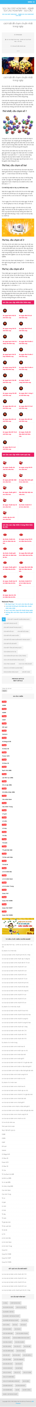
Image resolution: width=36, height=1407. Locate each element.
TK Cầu (4, 1170)
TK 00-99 (5, 864)
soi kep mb (19, 1368)
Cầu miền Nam (7, 799)
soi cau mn (6, 1338)
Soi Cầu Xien (16, 1355)
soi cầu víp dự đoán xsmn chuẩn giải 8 (13, 1102)
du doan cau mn (8, 1307)
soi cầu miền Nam (8, 1351)
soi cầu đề (19, 1364)
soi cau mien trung (22, 1333)
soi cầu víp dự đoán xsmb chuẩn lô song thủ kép (16, 1022)
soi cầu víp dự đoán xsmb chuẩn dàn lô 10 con (16, 963)
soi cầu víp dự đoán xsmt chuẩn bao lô (13, 1046)
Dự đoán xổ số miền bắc (9, 951)
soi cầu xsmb (7, 1359)
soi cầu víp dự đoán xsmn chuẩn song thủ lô (15, 1114)
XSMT (4, 720)
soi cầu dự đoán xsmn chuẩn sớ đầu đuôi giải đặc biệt (17, 1110)
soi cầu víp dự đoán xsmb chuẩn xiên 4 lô (14, 1038)
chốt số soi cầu (15, 1303)
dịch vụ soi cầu (20, 1307)
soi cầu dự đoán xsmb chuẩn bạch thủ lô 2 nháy (16, 955)
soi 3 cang (6, 1324)
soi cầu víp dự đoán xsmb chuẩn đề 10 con (14, 979)
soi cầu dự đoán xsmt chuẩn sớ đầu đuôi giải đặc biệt (17, 1070)
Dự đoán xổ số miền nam (9, 1082)
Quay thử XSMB (7, 901)
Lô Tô (3, 1234)
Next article (18, 681)
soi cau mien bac (8, 1333)
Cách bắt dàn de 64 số (10, 623)
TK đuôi (4, 843)
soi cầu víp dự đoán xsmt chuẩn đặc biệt (14, 1054)
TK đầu (4, 835)
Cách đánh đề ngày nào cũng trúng (15, 656)
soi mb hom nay (7, 1385)
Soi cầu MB (27, 1346)
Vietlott (4, 734)
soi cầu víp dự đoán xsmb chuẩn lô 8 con (14, 1002)
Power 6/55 (6, 756)
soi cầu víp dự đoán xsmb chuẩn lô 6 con (14, 998)
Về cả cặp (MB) (7, 785)
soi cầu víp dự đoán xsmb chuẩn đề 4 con (14, 967)
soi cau (15, 1324)
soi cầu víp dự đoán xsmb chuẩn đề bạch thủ (15, 982)
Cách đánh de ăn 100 (10, 651)
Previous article (18, 679)
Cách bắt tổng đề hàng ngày (13, 647)
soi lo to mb (27, 1372)
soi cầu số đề (20, 1351)
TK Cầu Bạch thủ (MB (8, 1174)
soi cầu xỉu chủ (7, 1364)
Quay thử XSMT (7, 908)
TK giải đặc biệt (7, 850)
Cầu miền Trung (7, 806)
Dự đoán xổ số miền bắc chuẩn (11, 1006)
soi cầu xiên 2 (27, 1355)
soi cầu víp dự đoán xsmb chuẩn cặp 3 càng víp (16, 959)
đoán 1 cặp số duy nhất (10, 1394)
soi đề (17, 1390)
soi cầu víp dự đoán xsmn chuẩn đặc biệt (14, 1098)
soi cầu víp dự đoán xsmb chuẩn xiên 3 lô (14, 1034)
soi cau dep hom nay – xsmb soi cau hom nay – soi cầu (17, 946)
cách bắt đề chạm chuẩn (11, 635)
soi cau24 (17, 1329)
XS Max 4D (5, 749)
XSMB (4, 705)
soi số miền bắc (7, 1390)
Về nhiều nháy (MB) (8, 792)
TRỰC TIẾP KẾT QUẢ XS (8, 1130)
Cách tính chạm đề (9, 664)
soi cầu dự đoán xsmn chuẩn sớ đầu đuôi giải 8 (15, 1106)
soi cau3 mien (7, 1329)
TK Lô (3, 1198)
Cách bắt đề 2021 (9, 631)
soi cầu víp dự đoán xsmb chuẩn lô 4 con (14, 994)
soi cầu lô (17, 1346)
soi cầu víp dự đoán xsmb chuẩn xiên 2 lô (14, 1030)
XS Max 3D (5, 763)
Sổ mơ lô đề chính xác (18, 46)
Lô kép (4, 828)
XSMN (4, 712)
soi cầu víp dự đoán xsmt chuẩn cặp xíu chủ (15, 1050)
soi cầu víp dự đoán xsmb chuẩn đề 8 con (14, 974)
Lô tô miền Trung (8, 886)
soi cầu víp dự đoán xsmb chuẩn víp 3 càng (14, 1026)
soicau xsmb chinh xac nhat (21, 1338)
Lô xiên (4, 821)
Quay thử (5, 893)
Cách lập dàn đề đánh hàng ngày (14, 660)
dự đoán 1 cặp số (8, 1312)
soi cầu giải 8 (7, 1346)
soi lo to (17, 1372)
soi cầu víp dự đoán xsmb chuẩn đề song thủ (15, 990)
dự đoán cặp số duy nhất (10, 1320)
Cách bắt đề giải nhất (10, 643)
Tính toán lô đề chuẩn (8, 1126)
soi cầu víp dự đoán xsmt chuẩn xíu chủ (13, 1078)
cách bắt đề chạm (23, 631)
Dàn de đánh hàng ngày (11, 672)
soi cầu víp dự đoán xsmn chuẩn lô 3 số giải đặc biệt (17, 1094)
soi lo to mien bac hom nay (11, 1381)
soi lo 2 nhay (7, 1372)
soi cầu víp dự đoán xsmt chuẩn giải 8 (13, 1058)
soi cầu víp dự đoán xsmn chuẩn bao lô (13, 1086)
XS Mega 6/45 (6, 741)
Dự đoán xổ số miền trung (9, 1042)
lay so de (24, 1320)
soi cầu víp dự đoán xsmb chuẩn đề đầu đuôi (15, 987)
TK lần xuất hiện (7, 857)
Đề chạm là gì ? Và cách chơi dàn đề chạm (19, 604)
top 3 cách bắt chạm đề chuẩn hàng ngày (19, 610)
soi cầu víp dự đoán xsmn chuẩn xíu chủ (13, 1118)
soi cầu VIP (6, 1355)
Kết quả (4, 727)
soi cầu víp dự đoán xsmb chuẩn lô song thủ (15, 1018)
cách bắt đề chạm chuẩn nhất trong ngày (17, 639)
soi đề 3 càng (26, 1390)
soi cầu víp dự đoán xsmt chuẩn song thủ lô (15, 1074)
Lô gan (4, 814)
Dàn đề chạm (26, 672)
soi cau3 (23, 1324)
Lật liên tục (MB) (7, 778)
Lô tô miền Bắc (7, 872)
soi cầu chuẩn (19, 1342)
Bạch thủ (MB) (6, 770)
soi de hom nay (7, 1368)
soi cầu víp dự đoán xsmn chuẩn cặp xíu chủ (15, 1090)
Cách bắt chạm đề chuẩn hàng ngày (19, 619)
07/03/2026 (19, 35)
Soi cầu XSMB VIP (18, 1359)
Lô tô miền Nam (7, 879)
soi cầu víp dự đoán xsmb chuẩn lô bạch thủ (15, 1010)
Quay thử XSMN (7, 915)
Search (4, 690)
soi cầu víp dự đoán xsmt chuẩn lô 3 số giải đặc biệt (17, 1062)
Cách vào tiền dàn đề (25, 664)
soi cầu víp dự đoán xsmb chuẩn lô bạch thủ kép (16, 1014)
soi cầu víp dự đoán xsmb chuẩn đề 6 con (14, 971)
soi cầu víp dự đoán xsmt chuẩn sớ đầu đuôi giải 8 (16, 1066)
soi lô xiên (26, 1381)
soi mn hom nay (20, 1385)
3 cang (5, 1303)
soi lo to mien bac (8, 1377)
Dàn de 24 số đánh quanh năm (13, 668)
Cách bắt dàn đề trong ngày (12, 627)
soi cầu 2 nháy (7, 1342)
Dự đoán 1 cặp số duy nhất (11, 1316)
